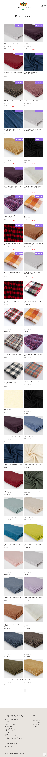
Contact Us (35, 726)
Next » (25, 690)
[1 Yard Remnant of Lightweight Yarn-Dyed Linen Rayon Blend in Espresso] (13, 90)
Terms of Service (36, 722)
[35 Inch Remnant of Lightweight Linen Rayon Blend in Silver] (33, 261)
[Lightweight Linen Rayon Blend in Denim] (33, 425)
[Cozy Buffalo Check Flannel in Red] (13, 290)
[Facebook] (5, 746)
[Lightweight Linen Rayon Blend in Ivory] (33, 453)
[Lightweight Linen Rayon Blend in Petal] (13, 560)
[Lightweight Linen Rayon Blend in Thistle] (33, 586)
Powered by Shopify (20, 753)
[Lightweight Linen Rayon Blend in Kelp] (33, 480)
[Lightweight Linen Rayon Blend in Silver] (33, 560)
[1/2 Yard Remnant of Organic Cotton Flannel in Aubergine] (13, 204)
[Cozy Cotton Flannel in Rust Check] (33, 317)
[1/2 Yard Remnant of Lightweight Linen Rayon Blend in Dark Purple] (13, 176)
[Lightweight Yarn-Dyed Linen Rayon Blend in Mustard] (33, 668)
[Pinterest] (11, 746)
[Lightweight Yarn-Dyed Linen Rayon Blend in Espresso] (33, 641)
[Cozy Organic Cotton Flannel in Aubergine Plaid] (33, 343)
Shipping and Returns (37, 720)
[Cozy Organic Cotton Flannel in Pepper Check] (13, 371)
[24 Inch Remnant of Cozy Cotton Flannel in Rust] (33, 204)
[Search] (42, 6)
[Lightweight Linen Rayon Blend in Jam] (13, 480)
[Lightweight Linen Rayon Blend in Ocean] (13, 533)
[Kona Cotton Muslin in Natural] (13, 399)
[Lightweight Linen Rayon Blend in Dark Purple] (13, 425)
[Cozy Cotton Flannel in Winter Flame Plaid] (13, 343)
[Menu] (2, 5)
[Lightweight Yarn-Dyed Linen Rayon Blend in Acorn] (13, 613)
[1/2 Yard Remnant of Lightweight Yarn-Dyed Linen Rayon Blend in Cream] (33, 176)
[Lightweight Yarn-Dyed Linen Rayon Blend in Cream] (33, 613)
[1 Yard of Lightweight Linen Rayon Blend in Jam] (13, 62)
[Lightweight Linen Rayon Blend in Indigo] (13, 453)
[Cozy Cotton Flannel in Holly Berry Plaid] (33, 290)
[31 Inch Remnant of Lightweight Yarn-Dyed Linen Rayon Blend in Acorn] (33, 233)
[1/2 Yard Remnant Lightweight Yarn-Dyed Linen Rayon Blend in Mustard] (13, 147)
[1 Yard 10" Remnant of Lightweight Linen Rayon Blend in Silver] (13, 33)
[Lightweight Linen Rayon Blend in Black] (33, 399)
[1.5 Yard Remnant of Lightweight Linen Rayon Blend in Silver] (33, 119)
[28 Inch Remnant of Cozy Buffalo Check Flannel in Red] (13, 233)
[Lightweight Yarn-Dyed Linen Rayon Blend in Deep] (13, 641)
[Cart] (45, 6)
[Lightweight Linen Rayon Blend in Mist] (13, 506)
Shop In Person (36, 718)
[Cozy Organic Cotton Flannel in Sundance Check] (33, 371)
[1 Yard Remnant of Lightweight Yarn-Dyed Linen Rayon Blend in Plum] (33, 90)
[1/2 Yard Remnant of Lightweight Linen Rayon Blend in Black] (33, 147)
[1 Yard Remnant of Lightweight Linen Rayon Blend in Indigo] (33, 62)
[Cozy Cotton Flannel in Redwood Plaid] (13, 317)
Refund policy (36, 724)
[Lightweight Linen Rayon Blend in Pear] (33, 533)
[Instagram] (8, 746)
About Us (35, 717)
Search (34, 715)
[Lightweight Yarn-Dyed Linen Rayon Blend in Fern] (13, 668)
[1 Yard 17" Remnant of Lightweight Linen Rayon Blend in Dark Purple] (33, 33)
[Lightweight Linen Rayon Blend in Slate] (13, 586)
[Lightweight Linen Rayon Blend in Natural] (33, 506)
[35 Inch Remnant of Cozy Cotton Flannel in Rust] (13, 261)
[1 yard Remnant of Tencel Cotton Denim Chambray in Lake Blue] (13, 119)
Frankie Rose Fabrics (12, 753)
